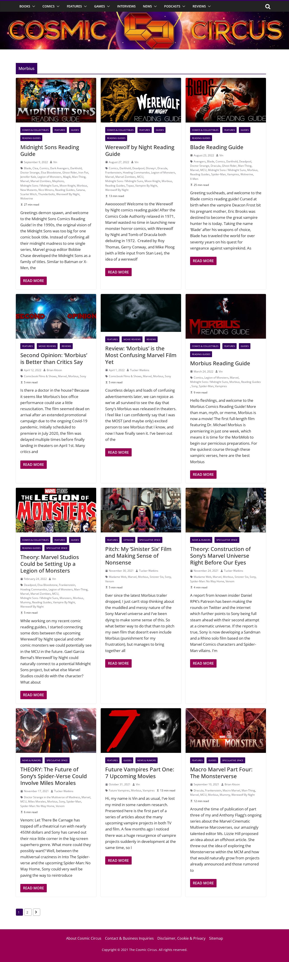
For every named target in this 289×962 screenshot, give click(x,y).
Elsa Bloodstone (51, 172)
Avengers (200, 161)
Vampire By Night (146, 185)
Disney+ (151, 168)
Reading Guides (31, 138)
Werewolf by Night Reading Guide (139, 150)
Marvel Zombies (40, 181)
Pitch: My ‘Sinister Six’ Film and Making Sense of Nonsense (138, 555)
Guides (75, 130)
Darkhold (76, 168)
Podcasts (172, 6)
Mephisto (58, 181)
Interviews (126, 6)
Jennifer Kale (28, 177)
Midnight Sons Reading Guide (49, 150)
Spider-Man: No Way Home (207, 581)
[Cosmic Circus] (144, 14)
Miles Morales (37, 801)
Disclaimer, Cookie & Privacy (181, 938)
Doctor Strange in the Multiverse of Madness (52, 797)
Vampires (233, 174)
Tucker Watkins (139, 370)
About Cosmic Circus (83, 938)
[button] (32, 6)
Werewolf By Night (67, 194)
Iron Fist (83, 172)
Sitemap (216, 938)
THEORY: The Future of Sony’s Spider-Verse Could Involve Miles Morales (53, 775)
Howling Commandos (136, 172)
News (147, 6)
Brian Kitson (54, 370)
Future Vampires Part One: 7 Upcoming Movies (139, 772)
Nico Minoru (46, 190)
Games (99, 6)
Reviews (199, 6)
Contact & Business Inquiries (129, 938)
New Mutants (28, 190)
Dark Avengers (59, 168)
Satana (80, 190)
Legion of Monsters (49, 177)
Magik (67, 177)
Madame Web (117, 577)
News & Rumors (201, 539)
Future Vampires (119, 790)
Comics (48, 6)
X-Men (194, 179)
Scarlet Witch (28, 194)
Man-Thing (79, 177)
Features (74, 6)
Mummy (25, 602)
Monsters (66, 598)
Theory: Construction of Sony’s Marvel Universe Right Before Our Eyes (220, 555)
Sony (83, 376)
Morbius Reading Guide (220, 363)
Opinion (128, 539)
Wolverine (26, 198)
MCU (140, 177)
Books (24, 6)
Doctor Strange (30, 172)
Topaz (130, 185)
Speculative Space (57, 548)
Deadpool (138, 168)
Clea (35, 168)
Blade (27, 168)
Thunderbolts (46, 194)
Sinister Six (156, 577)
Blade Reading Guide (216, 147)
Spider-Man (218, 174)
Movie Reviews (47, 346)
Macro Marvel (231, 790)
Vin (55, 162)
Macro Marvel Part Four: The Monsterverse (221, 772)
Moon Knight (67, 185)
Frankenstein (113, 172)
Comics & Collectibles (35, 130)
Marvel (24, 181)
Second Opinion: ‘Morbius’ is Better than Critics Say (53, 358)
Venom (109, 581)
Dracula (162, 168)
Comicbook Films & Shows (40, 376)
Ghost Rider (69, 172)
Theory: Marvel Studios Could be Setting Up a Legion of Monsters (49, 563)
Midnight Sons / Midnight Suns (39, 185)
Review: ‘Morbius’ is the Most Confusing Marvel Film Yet (141, 355)
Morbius (82, 185)
